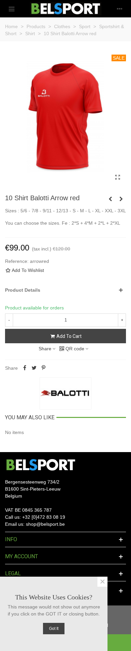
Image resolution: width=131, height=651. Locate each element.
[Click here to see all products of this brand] (65, 393)
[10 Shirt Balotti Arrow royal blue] (121, 199)
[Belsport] (66, 8)
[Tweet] (34, 368)
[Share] (24, 368)
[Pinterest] (43, 368)
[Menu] (11, 8)
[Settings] (119, 8)
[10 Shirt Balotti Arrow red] (118, 177)
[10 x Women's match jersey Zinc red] (110, 199)
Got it (53, 628)
